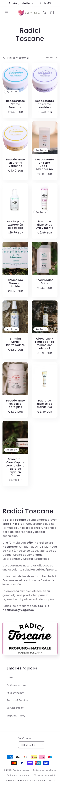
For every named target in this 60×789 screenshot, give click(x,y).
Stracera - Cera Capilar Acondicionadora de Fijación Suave (15, 467)
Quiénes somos (16, 685)
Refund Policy (15, 708)
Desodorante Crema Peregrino (15, 104)
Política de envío (17, 780)
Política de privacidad (18, 775)
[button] (6, 12)
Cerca (10, 677)
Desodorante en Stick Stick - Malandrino (44, 164)
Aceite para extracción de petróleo (15, 225)
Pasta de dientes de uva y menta (45, 225)
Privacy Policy (15, 692)
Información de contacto (42, 780)
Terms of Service (17, 700)
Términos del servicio (45, 775)
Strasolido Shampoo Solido (15, 283)
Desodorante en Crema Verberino (15, 163)
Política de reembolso (44, 770)
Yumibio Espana (21, 770)
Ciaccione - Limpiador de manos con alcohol (44, 343)
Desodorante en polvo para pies (15, 404)
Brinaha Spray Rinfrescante (15, 342)
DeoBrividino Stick (45, 281)
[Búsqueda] (44, 12)
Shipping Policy (16, 715)
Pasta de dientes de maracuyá (44, 404)
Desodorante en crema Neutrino (44, 104)
